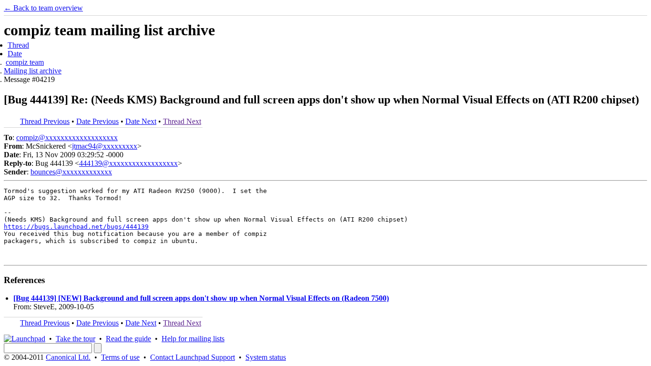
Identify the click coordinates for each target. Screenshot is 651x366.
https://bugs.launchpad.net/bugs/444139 (76, 226)
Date (15, 54)
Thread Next (182, 121)
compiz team (25, 62)
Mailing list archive (32, 71)
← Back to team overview (43, 8)
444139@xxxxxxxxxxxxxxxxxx (128, 163)
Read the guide (128, 339)
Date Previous (97, 121)
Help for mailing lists (193, 339)
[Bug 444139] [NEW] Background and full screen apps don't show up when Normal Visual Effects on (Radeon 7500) (201, 298)
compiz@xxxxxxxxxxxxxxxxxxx (67, 137)
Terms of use (120, 357)
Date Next (140, 121)
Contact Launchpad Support (192, 357)
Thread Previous (45, 121)
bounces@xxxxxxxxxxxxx (71, 172)
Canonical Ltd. (68, 357)
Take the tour (75, 339)
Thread (18, 45)
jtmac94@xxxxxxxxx (104, 146)
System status (265, 357)
